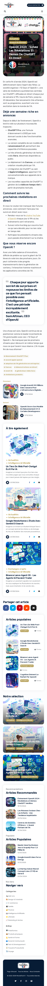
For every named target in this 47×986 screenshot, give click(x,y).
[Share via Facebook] (29, 483)
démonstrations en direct (26, 367)
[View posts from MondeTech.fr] (12, 65)
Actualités (14, 39)
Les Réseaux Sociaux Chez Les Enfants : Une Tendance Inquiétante (29, 812)
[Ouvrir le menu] (42, 11)
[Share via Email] (39, 483)
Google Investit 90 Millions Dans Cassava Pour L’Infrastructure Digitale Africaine (31, 388)
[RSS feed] (31, 981)
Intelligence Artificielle (19, 463)
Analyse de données (18, 42)
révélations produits (14, 374)
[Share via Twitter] (34, 483)
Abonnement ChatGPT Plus (17, 356)
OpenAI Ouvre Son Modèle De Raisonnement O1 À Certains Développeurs (31, 408)
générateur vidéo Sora (26, 371)
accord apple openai (14, 360)
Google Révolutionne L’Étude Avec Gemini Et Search (23, 522)
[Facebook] (21, 981)
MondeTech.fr (23, 64)
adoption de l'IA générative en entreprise (22, 363)
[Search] (5, 11)
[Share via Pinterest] (20, 608)
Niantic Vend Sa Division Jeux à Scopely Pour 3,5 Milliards (28, 847)
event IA (9, 371)
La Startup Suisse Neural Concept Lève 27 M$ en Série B (28, 871)
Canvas (9, 367)
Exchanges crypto (17, 569)
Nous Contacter (34, 5)
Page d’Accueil (12, 971)
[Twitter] (15, 981)
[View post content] (10, 391)
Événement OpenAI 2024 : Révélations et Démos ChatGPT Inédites (29, 800)
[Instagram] (26, 981)
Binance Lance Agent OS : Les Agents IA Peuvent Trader (21, 576)
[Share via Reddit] (27, 608)
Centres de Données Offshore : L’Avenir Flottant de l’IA (26, 825)
